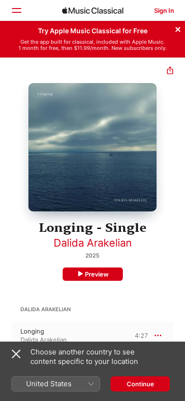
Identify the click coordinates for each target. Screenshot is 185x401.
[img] (92, 10)
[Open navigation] (16, 10)
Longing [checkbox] (32, 331)
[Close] (178, 28)
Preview (97, 274)
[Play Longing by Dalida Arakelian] (6, 335)
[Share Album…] (170, 71)
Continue (140, 384)
